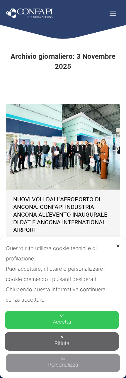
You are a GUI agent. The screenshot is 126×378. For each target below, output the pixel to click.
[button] (24, 9)
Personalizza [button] (63, 365)
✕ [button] (118, 246)
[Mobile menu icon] (113, 13)
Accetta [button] (62, 322)
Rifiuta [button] (62, 343)
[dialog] (63, 307)
